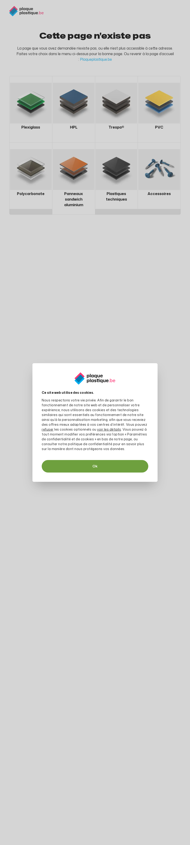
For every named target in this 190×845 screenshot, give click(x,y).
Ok (95, 466)
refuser (48, 429)
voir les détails (109, 429)
